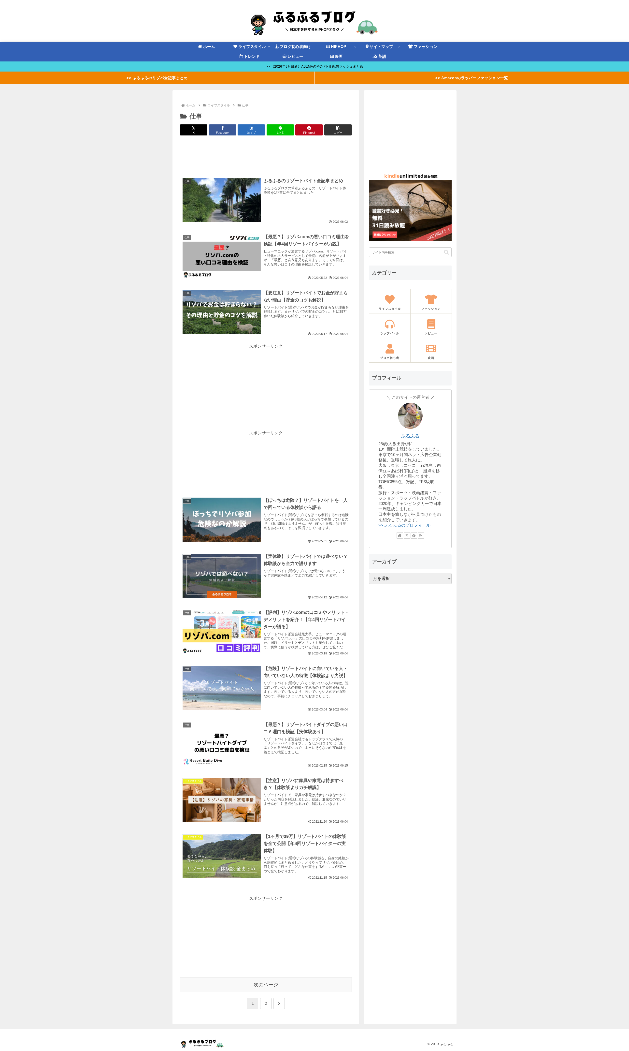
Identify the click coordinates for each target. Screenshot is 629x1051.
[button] (338, 129)
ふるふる (410, 436)
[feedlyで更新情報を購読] (414, 535)
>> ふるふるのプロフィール (404, 525)
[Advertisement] (266, 156)
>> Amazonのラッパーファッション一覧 (471, 78)
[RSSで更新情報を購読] (421, 535)
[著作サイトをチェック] (400, 535)
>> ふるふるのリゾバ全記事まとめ (157, 78)
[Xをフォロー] (407, 535)
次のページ (266, 984)
